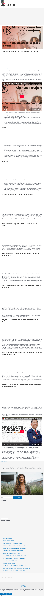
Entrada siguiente (3, 462)
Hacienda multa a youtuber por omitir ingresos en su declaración (14, 570)
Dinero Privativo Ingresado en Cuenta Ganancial (11, 553)
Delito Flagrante (5, 546)
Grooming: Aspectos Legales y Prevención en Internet (12, 541)
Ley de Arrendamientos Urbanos (8, 540)
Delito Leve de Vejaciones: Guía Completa (10, 560)
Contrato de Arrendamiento (7, 538)
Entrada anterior (3, 461)
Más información (26, 591)
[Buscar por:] (8, 497)
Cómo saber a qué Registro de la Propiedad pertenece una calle (14, 558)
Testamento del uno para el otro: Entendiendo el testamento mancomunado (16, 556)
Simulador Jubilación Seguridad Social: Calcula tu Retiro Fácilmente (14, 548)
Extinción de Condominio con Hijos (9, 563)
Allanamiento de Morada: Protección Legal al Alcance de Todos (14, 545)
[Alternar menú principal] (3, 7)
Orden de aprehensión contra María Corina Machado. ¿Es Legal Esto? (15, 551)
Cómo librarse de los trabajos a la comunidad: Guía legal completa (14, 555)
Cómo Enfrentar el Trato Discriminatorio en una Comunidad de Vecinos (15, 565)
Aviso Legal (23, 585)
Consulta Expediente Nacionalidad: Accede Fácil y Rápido (13, 550)
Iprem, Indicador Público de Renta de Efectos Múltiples (12, 543)
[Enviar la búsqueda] (14, 497)
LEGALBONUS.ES (8, 5)
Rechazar (3, 593)
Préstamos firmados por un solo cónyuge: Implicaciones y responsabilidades (16, 566)
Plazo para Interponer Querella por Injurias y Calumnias (12, 561)
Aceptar (9, 593)
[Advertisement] (22, 16)
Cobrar (3, 68)
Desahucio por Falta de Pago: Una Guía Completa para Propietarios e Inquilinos (16, 568)
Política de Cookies (23, 586)
